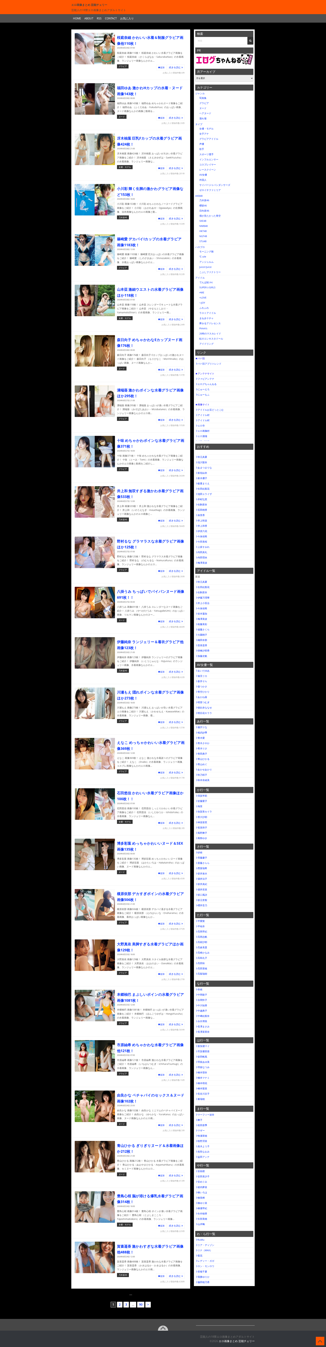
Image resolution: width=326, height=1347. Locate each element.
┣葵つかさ (201, 686)
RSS (99, 18)
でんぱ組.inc (206, 282)
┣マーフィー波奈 (204, 1114)
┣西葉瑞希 (201, 868)
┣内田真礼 (201, 552)
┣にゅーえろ (202, 389)
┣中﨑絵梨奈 (202, 1016)
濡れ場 (202, 118)
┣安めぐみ (201, 1181)
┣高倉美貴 (201, 947)
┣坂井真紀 (201, 884)
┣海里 (198, 806)
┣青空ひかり (202, 691)
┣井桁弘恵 (201, 499)
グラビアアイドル (208, 138)
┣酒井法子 (201, 878)
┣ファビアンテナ (204, 378)
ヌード (122, 116)
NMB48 (203, 226)
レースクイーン (207, 169)
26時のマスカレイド (210, 333)
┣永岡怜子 (201, 1000)
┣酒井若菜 (201, 889)
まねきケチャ (206, 318)
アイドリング (206, 343)
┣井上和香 (201, 525)
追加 (162, 67)
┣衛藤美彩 (201, 624)
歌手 (201, 149)
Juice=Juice (205, 267)
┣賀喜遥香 (201, 645)
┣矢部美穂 (201, 1218)
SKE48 (202, 220)
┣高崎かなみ (202, 952)
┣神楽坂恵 (201, 822)
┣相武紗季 (201, 732)
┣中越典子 (201, 1010)
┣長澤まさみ (202, 1026)
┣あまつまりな (203, 467)
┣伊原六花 (201, 531)
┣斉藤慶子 (201, 857)
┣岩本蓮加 (201, 613)
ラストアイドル (207, 312)
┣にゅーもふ (202, 394)
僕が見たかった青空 (210, 215)
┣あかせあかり (203, 769)
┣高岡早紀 (201, 931)
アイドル (200, 277)
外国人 (202, 179)
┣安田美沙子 (202, 1176)
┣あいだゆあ (202, 670)
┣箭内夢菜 (201, 1187)
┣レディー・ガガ (204, 1260)
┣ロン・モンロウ (204, 1266)
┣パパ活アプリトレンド (208, 363)
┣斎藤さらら (202, 863)
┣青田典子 (201, 753)
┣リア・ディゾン (204, 1245)
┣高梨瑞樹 (201, 973)
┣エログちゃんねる (206, 384)
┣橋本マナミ (202, 1077)
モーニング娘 (206, 251)
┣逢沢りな (201, 727)
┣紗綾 (198, 852)
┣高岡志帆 (201, 936)
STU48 (202, 241)
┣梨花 (198, 1255)
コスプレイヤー (207, 164)
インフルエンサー (208, 159)
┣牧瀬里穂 (201, 1135)
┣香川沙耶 (201, 817)
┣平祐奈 (200, 926)
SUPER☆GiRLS (207, 287)
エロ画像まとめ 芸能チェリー (237, 1341)
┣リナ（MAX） (203, 1250)
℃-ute (202, 256)
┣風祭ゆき (201, 838)
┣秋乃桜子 (201, 774)
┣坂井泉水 (201, 873)
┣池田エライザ (203, 494)
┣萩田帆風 (201, 1056)
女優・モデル (125, 167)
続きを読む (175, 67)
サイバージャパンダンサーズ (214, 185)
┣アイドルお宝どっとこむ (209, 409)
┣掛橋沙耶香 (202, 650)
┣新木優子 (201, 478)
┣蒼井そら (201, 681)
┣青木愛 (200, 737)
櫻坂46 (203, 205)
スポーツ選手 (206, 154)
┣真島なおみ (202, 1151)
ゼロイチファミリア (210, 190)
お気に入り (127, 18)
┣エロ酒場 (201, 436)
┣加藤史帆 (201, 656)
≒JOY (202, 302)
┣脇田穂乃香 (202, 1282)
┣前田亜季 (201, 1125)
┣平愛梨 (200, 921)
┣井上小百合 (202, 603)
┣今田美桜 (201, 541)
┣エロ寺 (200, 425)
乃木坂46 (123, 217)
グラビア (123, 66)
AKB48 (199, 195)
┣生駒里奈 (201, 504)
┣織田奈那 (201, 640)
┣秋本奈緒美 (202, 780)
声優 (201, 144)
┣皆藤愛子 (201, 801)
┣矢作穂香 (201, 1213)
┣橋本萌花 (201, 1083)
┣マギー (200, 1130)
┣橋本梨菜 (201, 1088)
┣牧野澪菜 (201, 1141)
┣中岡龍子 (201, 994)
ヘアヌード (205, 113)
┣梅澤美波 (201, 562)
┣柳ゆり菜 (201, 1203)
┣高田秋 (200, 963)
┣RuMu (199, 1239)
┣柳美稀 (200, 1197)
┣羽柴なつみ (202, 1067)
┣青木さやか (202, 743)
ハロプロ (200, 247)
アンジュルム (206, 261)
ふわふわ (204, 307)
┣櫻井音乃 (201, 905)
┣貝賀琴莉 (201, 795)
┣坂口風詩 (201, 894)
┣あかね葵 (201, 697)
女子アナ (204, 133)
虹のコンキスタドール (211, 338)
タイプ (198, 124)
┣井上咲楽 (201, 520)
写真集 (202, 98)
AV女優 (203, 174)
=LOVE (202, 297)
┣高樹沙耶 (201, 942)
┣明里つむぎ (202, 702)
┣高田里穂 (201, 968)
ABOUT (88, 18)
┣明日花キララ (203, 713)
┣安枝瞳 (200, 1171)
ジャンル (200, 93)
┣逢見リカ (201, 675)
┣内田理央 (201, 557)
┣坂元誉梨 (201, 900)
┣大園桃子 (201, 634)
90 (140, 1304)
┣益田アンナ (202, 1156)
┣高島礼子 (201, 957)
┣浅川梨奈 (201, 462)
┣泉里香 (200, 515)
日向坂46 (204, 210)
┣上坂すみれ (202, 547)
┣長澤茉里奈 (202, 1031)
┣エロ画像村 (202, 430)
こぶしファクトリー (210, 272)
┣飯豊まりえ (202, 483)
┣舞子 (198, 1120)
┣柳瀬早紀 (201, 1208)
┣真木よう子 (202, 1146)
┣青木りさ (201, 748)
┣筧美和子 (201, 827)
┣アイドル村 (202, 415)
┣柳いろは (201, 1192)
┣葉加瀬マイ (202, 1046)
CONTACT (111, 18)
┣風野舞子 (201, 832)
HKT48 (203, 231)
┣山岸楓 (200, 1224)
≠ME (201, 292)
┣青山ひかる (202, 759)
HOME (77, 18)
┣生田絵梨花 (202, 488)
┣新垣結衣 (201, 472)
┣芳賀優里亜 (202, 1051)
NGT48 (203, 236)
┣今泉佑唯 (201, 536)
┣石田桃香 (201, 509)
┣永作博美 (201, 1021)
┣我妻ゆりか (202, 1276)
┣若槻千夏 (201, 1271)
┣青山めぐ (201, 764)
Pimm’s (203, 328)
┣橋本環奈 (201, 1072)
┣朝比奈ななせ (203, 707)
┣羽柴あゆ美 (202, 1061)
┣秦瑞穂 (200, 1099)
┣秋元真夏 (201, 456)
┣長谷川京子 (202, 1093)
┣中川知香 (201, 1005)
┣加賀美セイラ (203, 811)
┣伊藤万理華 (202, 597)
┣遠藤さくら (202, 629)
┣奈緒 (198, 989)
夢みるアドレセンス (210, 323)
